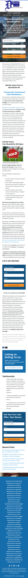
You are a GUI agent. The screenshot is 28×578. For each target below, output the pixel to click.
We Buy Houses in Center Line (14, 491)
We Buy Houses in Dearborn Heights (14, 504)
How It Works (16, 15)
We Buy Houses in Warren (14, 502)
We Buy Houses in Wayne (14, 522)
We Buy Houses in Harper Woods (14, 481)
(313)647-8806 (16, 13)
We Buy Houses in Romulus (14, 520)
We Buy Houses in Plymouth (14, 543)
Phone (14, 44)
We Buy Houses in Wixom (14, 547)
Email (14, 49)
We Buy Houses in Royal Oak (14, 487)
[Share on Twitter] (6, 347)
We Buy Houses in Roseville (14, 510)
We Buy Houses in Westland (14, 493)
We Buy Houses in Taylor (14, 500)
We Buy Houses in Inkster (14, 535)
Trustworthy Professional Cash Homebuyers (14, 93)
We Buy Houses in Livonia (14, 514)
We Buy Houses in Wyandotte (14, 551)
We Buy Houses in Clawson (14, 545)
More (22, 15)
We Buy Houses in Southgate (14, 555)
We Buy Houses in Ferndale (14, 512)
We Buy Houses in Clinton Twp (14, 533)
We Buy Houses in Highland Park (14, 557)
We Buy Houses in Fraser (14, 541)
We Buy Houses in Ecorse (14, 549)
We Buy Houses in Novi (14, 539)
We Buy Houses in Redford (14, 485)
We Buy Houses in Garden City (14, 483)
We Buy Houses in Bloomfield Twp (14, 560)
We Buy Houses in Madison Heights (14, 516)
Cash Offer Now (7, 15)
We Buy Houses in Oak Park (14, 497)
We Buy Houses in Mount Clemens (14, 537)
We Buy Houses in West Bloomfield (14, 528)
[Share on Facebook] (3, 347)
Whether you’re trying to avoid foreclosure (13, 107)
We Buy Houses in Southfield (14, 518)
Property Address (14, 38)
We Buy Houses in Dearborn (14, 495)
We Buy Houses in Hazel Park (14, 506)
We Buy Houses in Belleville (14, 524)
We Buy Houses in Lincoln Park (14, 553)
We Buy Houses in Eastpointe (14, 489)
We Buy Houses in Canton (14, 531)
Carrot (22, 576)
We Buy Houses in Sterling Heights (14, 508)
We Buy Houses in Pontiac (14, 562)
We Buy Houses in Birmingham (14, 526)
